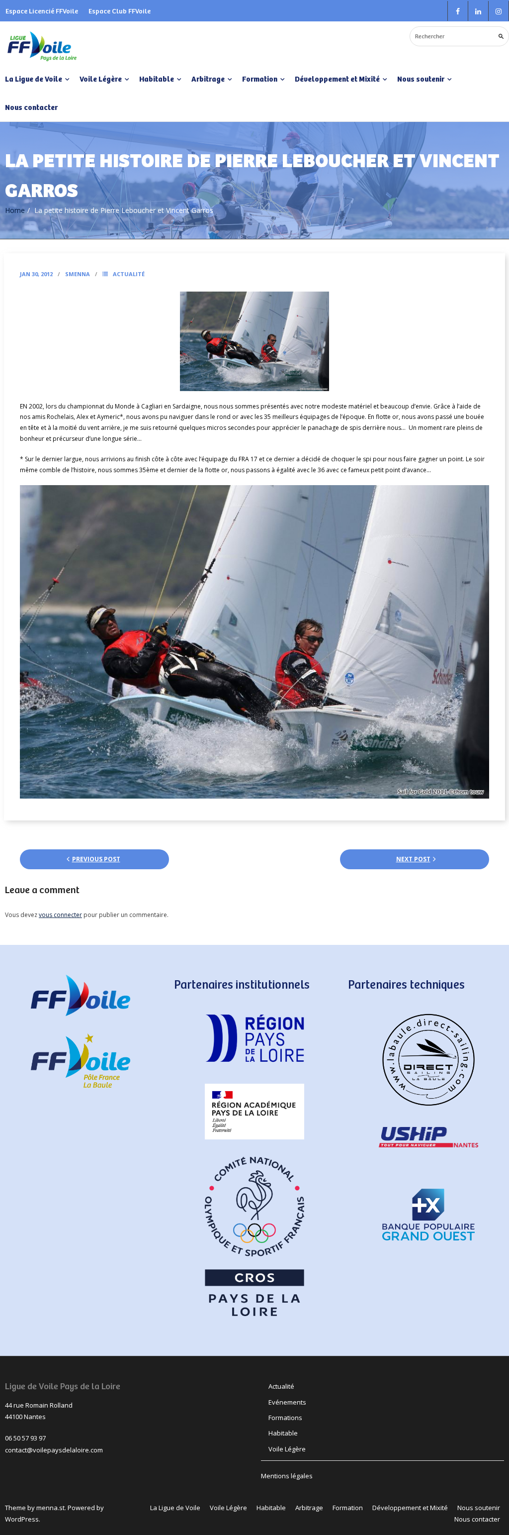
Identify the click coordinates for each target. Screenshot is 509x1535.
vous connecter (60, 915)
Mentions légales (287, 1475)
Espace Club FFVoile (119, 10)
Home (15, 210)
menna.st (50, 1507)
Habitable (283, 1433)
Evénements (287, 1402)
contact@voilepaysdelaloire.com (54, 1449)
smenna (77, 274)
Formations (285, 1417)
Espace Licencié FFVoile (41, 10)
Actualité (129, 274)
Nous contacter (31, 107)
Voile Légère (287, 1448)
